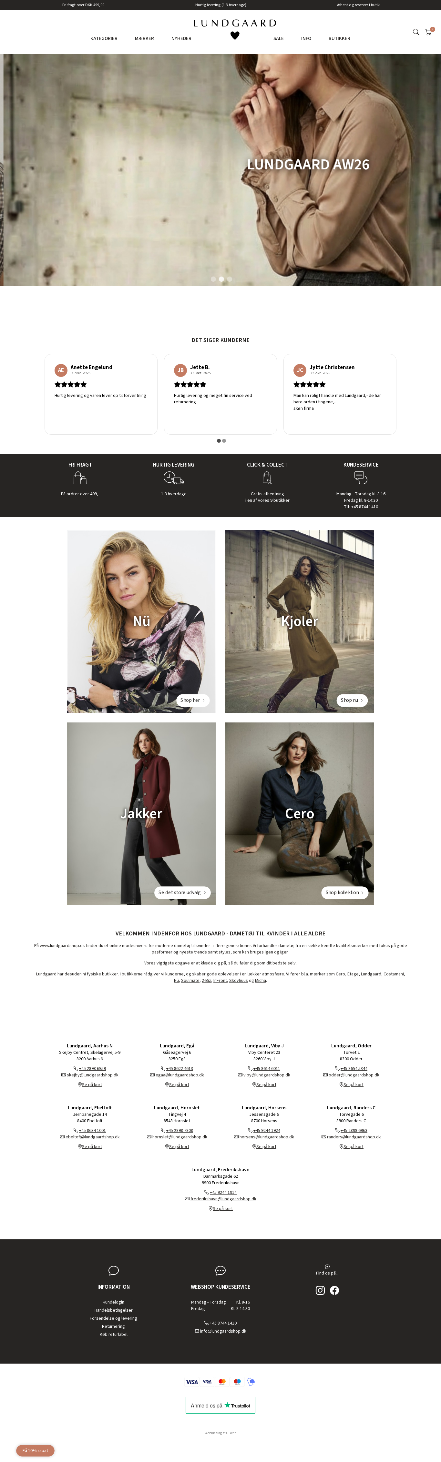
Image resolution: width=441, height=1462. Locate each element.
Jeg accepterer (224, 781)
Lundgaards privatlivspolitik (240, 781)
